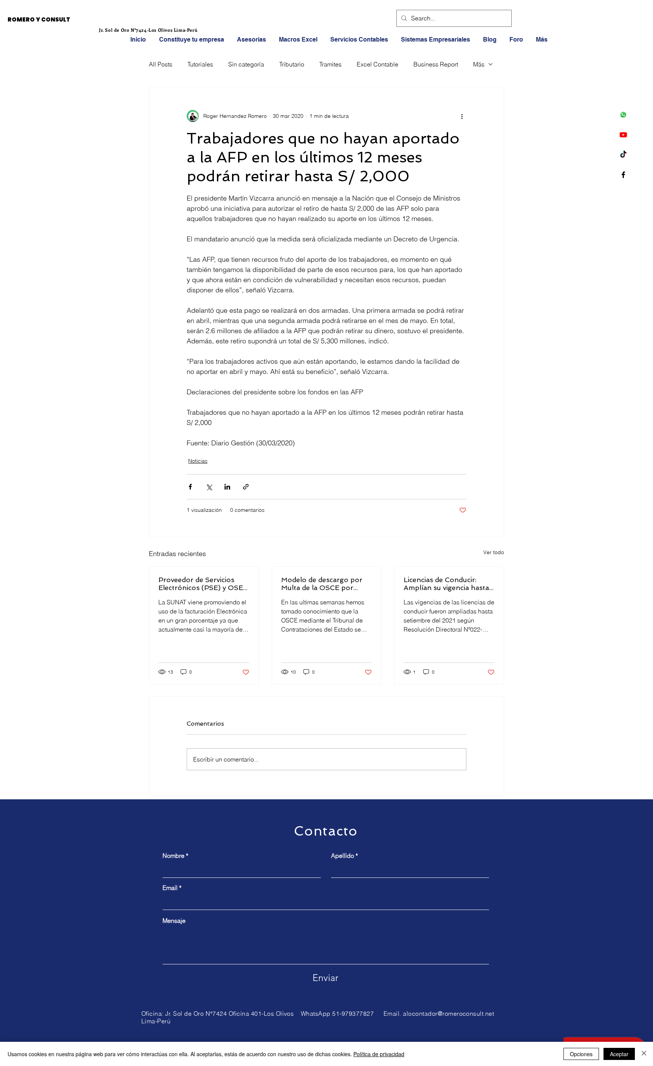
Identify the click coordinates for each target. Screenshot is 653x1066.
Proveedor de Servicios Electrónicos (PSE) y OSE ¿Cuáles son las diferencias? (200, 584)
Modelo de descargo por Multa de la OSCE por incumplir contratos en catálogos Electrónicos (321, 584)
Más (478, 64)
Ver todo (493, 552)
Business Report (435, 64)
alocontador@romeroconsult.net (448, 1013)
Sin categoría (246, 64)
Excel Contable (377, 64)
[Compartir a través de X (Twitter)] (208, 486)
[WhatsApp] (623, 114)
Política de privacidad (378, 1054)
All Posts (160, 64)
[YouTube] (623, 134)
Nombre (173, 856)
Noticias (197, 460)
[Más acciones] (461, 116)
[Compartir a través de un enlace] (245, 486)
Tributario (291, 64)
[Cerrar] (643, 1054)
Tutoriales (200, 64)
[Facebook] (623, 174)
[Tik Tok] (623, 154)
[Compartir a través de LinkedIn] (227, 486)
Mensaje (174, 921)
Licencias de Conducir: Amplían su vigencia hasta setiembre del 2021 (446, 584)
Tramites (330, 64)
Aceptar (619, 1054)
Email (170, 888)
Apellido (342, 856)
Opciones (581, 1054)
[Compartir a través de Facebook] (190, 486)
